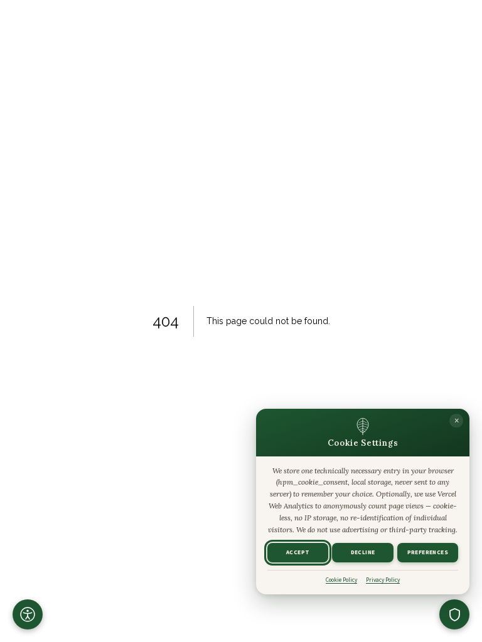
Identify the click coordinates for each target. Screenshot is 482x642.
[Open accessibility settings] (28, 614)
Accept (297, 553)
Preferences (427, 553)
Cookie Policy (341, 580)
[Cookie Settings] (454, 614)
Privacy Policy (383, 580)
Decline (363, 553)
